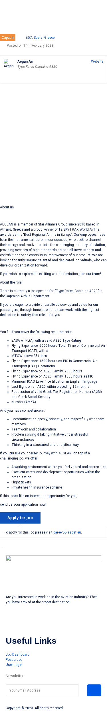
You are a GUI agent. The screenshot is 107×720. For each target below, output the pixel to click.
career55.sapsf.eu (67, 532)
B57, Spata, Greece (40, 38)
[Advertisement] (53, 143)
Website (97, 61)
